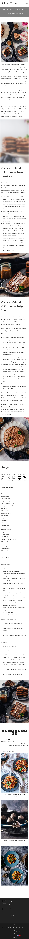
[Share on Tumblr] (25, 731)
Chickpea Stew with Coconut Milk (14, 887)
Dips (12, 929)
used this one (15, 539)
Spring (12, 932)
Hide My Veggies (9, 3)
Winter (20, 932)
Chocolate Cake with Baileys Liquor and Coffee (12, 409)
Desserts (15, 929)
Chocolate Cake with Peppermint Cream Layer (12, 404)
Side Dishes (24, 928)
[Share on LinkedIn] (12, 731)
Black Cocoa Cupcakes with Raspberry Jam (14, 840)
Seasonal (9, 932)
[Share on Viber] (16, 731)
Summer (14, 932)
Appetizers (4, 928)
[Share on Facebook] (6, 731)
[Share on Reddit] (22, 731)
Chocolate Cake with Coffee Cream (17, 13)
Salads (17, 928)
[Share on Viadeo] (13, 733)
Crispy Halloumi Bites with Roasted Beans (14, 794)
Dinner (14, 928)
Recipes (14, 926)
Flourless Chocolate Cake (7, 407)
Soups (20, 928)
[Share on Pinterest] (9, 731)
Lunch (11, 928)
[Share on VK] (19, 731)
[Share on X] (3, 731)
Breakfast (8, 928)
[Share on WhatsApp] (16, 733)
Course (14, 927)
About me (10, 935)
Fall (17, 932)
